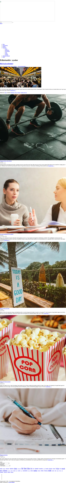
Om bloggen (5, 45)
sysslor (18, 92)
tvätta (53, 470)
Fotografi (4, 47)
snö (16, 470)
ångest (9, 472)
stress (29, 470)
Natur (6, 53)
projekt (11, 470)
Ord (5, 92)
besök (1, 468)
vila (62, 470)
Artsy (6, 48)
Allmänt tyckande (6, 55)
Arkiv (1, 462)
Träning (46, 470)
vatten (58, 470)
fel (22, 468)
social (19, 470)
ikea (16, 92)
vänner (1, 472)
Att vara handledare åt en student (6, 234)
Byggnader (7, 51)
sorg (21, 470)
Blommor (7, 50)
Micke (15, 66)
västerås (5, 472)
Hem (4, 44)
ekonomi (19, 468)
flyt (31, 468)
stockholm (25, 470)
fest (25, 468)
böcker (7, 468)
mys (1, 470)
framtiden (41, 468)
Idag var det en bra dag (4, 308)
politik (9, 470)
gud (44, 468)
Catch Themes (12, 482)
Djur (6, 52)
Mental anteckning (4, 455)
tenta (42, 470)
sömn (31, 470)
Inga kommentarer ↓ (22, 66)
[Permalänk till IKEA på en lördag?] (20, 87)
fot (33, 468)
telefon (39, 470)
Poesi (4, 57)
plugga (5, 470)
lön (60, 468)
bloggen (4, 468)
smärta (14, 470)
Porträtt (6, 54)
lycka (57, 468)
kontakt (46, 468)
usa (55, 470)
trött (49, 470)
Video (60, 470)
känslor (50, 468)
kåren (54, 468)
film (28, 468)
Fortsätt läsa (13, 90)
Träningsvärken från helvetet (6, 160)
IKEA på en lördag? (6, 63)
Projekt (4, 46)
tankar (35, 470)
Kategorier (2, 464)
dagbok (11, 468)
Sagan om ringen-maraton (5, 381)
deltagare (13, 92)
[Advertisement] (33, 34)
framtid (36, 468)
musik (63, 468)
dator (15, 468)
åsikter (12, 472)
